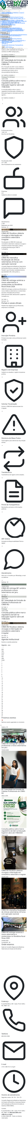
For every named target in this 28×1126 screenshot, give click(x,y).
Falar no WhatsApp (6, 42)
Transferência (11, 30)
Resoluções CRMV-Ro (13, 23)
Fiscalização (4, 40)
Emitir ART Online (7, 13)
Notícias (19, 38)
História (12, 17)
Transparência (21, 40)
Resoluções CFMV (10, 25)
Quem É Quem (19, 17)
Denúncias (12, 40)
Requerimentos (19, 30)
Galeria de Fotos (12, 38)
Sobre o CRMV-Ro (5, 17)
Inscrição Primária (11, 29)
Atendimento (4, 38)
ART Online (3, 29)
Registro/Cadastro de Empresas (9, 34)
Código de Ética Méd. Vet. (13, 21)
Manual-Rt (3, 21)
